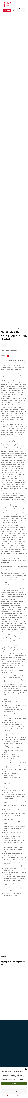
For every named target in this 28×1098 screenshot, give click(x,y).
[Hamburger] (23, 10)
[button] (26, 1068)
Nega (14, 1087)
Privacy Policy (17, 1095)
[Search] (13, 10)
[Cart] (18, 10)
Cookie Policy (10, 1095)
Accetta (14, 1083)
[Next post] (3, 959)
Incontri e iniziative (6, 329)
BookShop (7, 10)
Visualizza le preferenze (14, 1091)
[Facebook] (2, 345)
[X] (5, 345)
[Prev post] (2, 959)
